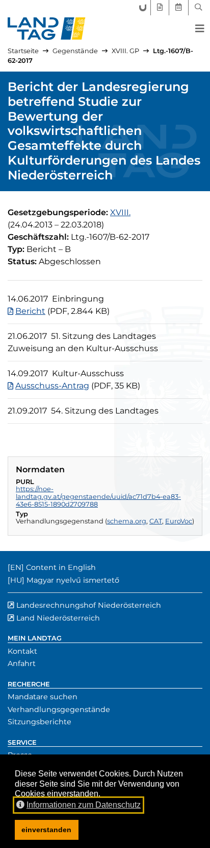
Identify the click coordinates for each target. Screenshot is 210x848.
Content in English (61, 567)
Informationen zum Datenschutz (84, 804)
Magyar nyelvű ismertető (73, 580)
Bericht (30, 311)
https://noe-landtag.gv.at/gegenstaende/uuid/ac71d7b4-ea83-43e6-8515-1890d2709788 (98, 496)
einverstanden (46, 830)
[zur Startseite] (47, 28)
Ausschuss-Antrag (52, 386)
